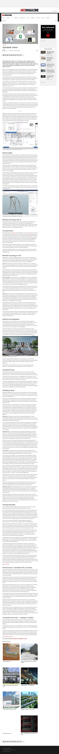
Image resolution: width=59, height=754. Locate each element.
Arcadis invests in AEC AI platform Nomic (50, 76)
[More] (21, 55)
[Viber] (15, 55)
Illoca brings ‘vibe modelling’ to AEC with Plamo (50, 52)
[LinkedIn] (54, 11)
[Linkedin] (7, 55)
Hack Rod (30, 234)
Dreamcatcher (13, 232)
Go (48, 35)
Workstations (22, 17)
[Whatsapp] (17, 55)
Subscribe (4, 20)
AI (11, 17)
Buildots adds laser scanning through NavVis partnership (51, 71)
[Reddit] (11, 55)
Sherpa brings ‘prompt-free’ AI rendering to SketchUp (50, 59)
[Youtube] (56, 11)
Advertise (47, 17)
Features (7, 17)
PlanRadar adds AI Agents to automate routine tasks (51, 65)
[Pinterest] (9, 55)
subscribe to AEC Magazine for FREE (20, 638)
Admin (19, 50)
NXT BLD (38, 17)
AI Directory (16, 17)
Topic (28, 17)
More (42, 17)
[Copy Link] (19, 55)
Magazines (33, 17)
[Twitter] (53, 11)
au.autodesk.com (6, 564)
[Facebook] (51, 11)
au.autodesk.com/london (7, 636)
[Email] (13, 55)
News (3, 17)
